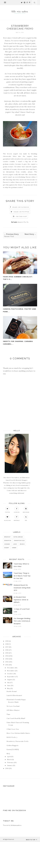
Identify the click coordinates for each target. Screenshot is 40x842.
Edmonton (7, 540)
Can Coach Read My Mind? (16, 718)
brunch (22, 544)
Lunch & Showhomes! (14, 695)
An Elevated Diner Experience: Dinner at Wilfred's (21, 599)
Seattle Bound (12, 691)
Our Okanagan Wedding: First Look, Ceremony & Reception (22, 621)
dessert (20, 222)
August (9, 680)
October (10, 674)
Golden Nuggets (12, 745)
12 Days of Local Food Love (21, 610)
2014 (7, 656)
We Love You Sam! (13, 706)
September (11, 677)
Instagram (26, 512)
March (9, 759)
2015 (7, 653)
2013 (6, 659)
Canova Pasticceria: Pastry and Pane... (19, 310)
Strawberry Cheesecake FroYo (17, 741)
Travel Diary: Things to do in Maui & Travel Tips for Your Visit (22, 575)
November (11, 671)
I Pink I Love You (13, 729)
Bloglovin (7, 520)
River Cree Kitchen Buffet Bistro (18, 733)
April (9, 757)
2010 (7, 768)
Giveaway (7, 544)
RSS (26, 520)
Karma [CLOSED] (13, 749)
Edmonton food (19, 540)
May (8, 688)
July (8, 682)
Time (8, 714)
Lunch (15, 544)
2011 (6, 665)
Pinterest (17, 520)
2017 (6, 647)
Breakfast (7, 537)
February (10, 762)
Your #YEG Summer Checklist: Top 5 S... (18, 278)
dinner (14, 547)
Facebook (17, 512)
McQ (8, 754)
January (9, 765)
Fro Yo (26, 222)
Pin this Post (21, 216)
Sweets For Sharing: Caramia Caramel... (18, 342)
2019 (7, 641)
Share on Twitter (21, 212)
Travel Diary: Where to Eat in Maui (21, 565)
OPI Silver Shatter (13, 710)
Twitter (7, 512)
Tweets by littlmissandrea (12, 825)
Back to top (31, 839)
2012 (6, 662)
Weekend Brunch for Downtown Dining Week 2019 (22, 587)
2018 (7, 644)
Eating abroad (18, 537)
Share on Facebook (20, 207)
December (10, 668)
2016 (7, 650)
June (8, 685)
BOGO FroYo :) (12, 737)
